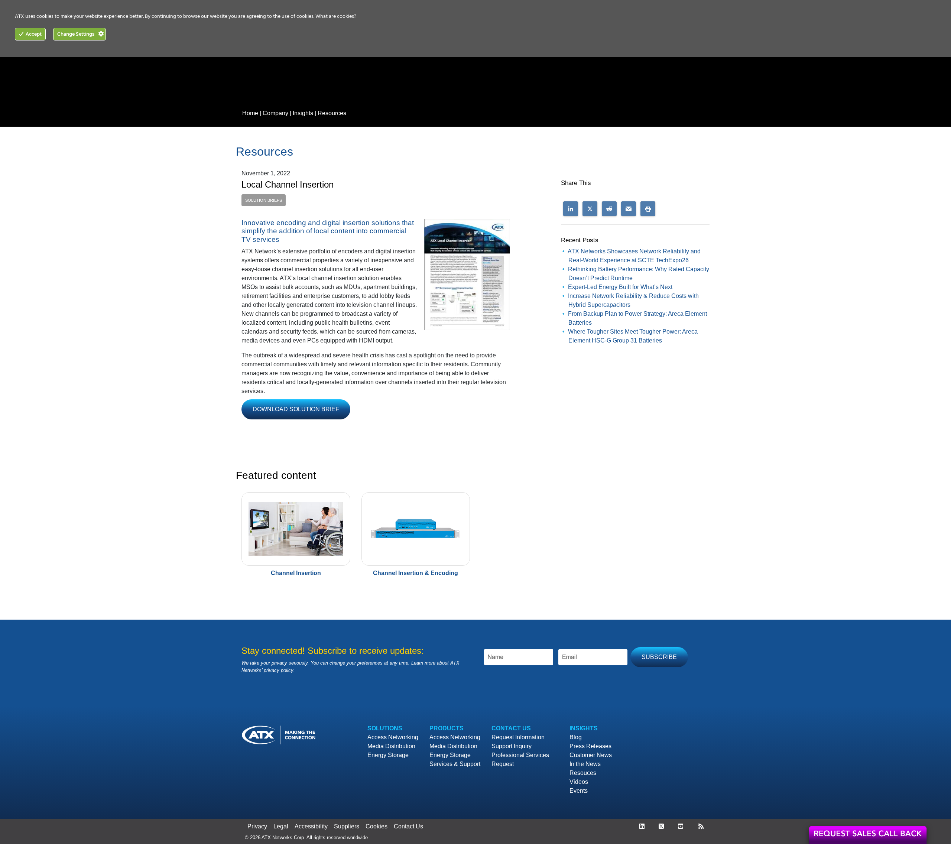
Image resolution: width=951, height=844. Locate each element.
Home (250, 113)
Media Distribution (391, 746)
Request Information (518, 737)
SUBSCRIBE (659, 657)
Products (446, 728)
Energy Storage (388, 755)
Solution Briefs (263, 200)
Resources (332, 113)
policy (287, 670)
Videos (578, 782)
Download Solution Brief (296, 409)
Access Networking (392, 737)
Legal (280, 826)
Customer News (590, 755)
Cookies (376, 826)
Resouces (582, 773)
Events (578, 791)
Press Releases (590, 746)
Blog (575, 737)
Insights (303, 113)
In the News (585, 764)
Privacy (257, 826)
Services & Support (454, 764)
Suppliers (346, 826)
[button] (570, 208)
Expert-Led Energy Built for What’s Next (620, 287)
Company (275, 113)
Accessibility (311, 826)
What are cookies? (335, 16)
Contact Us (511, 728)
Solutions (384, 728)
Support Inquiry (511, 746)
